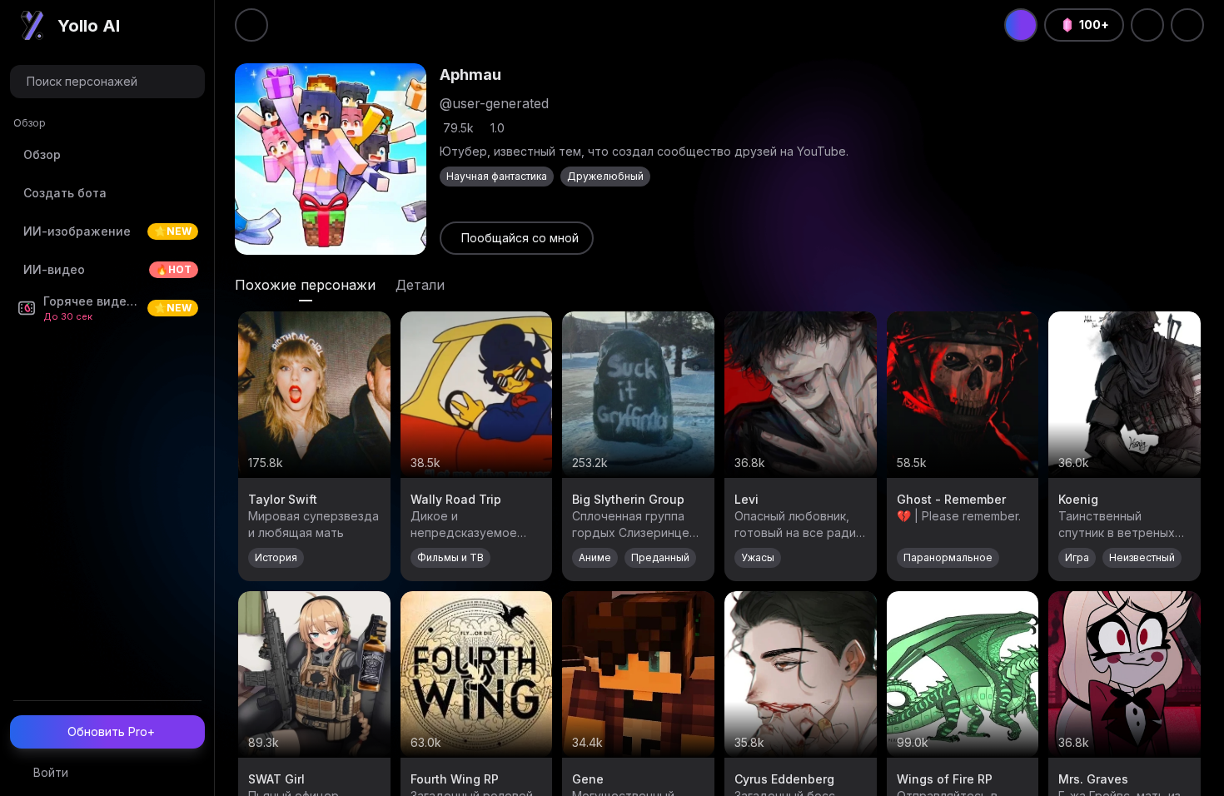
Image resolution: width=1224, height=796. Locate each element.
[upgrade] (1020, 25)
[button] (107, 81)
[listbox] (107, 223)
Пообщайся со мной (520, 238)
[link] (517, 238)
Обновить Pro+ (111, 731)
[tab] (305, 284)
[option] (107, 155)
